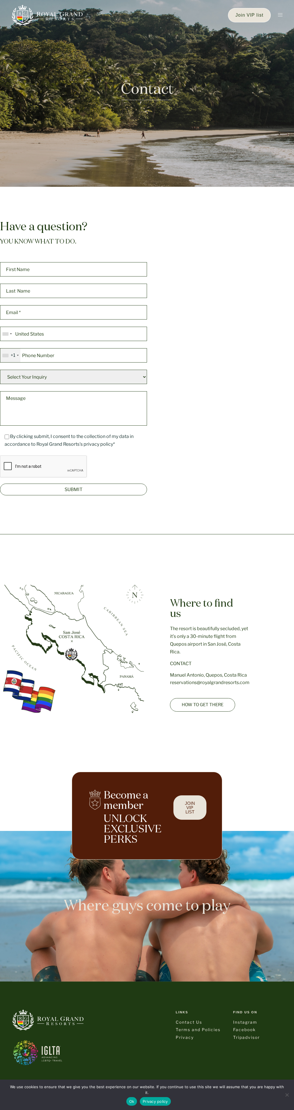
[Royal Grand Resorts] (47, 14)
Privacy (185, 1037)
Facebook (244, 1029)
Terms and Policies (198, 1029)
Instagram (245, 1022)
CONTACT (181, 663)
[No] (287, 1095)
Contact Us (189, 1022)
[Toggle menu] (280, 15)
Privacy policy (155, 1101)
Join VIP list (249, 15)
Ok (131, 1101)
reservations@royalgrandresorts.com (209, 682)
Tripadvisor (246, 1037)
